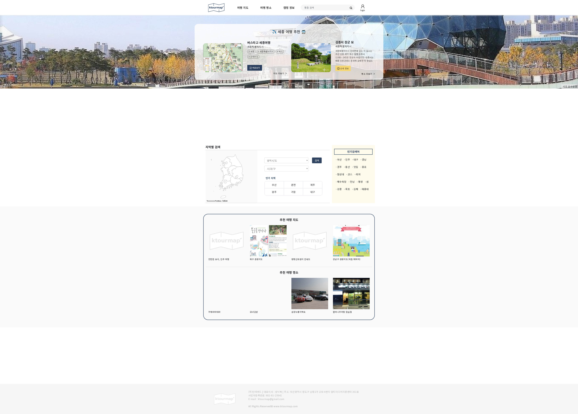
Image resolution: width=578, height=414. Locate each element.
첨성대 (340, 174)
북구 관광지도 (256, 259)
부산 (274, 185)
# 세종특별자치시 (266, 51)
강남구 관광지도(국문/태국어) (346, 259)
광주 (274, 192)
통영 (360, 181)
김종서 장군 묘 (344, 42)
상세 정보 (344, 68)
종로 (364, 167)
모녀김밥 (254, 311)
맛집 (356, 167)
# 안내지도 (253, 56)
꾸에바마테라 (214, 311)
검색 (317, 160)
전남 (352, 181)
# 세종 (252, 51)
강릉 (339, 189)
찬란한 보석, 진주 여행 (218, 259)
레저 (358, 174)
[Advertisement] (289, 117)
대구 (312, 192)
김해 (356, 189)
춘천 (293, 185)
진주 (347, 159)
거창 (293, 192)
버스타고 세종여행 (258, 42)
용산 (347, 167)
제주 (312, 185)
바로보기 (256, 67)
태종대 (365, 189)
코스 (350, 174)
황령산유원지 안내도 (300, 259)
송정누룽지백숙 (298, 311)
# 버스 (280, 51)
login (362, 10)
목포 (347, 189)
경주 (339, 167)
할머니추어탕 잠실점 (342, 311)
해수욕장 (341, 181)
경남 (364, 159)
